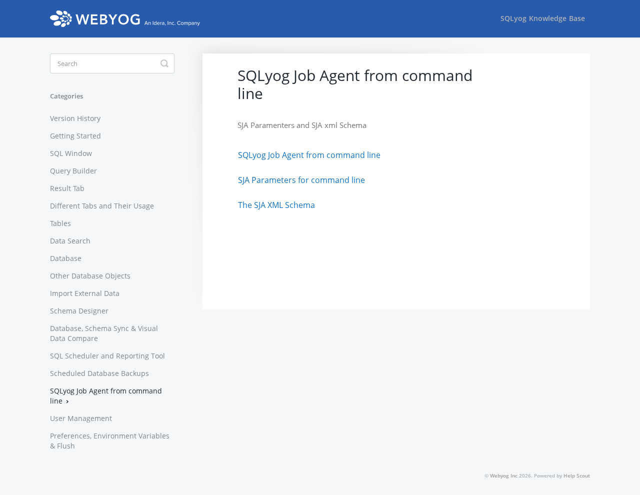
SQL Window (71, 153)
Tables (60, 223)
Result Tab (67, 188)
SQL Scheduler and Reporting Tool (107, 355)
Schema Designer (79, 311)
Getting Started (75, 135)
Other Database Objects (90, 275)
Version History (75, 118)
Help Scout (577, 475)
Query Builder (73, 171)
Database (66, 258)
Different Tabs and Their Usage (102, 205)
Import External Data (85, 293)
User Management (81, 418)
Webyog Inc (504, 475)
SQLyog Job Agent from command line (106, 396)
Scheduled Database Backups (99, 373)
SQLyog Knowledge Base (542, 18)
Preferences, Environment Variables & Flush (110, 440)
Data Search (70, 241)
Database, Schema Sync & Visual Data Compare (104, 333)
